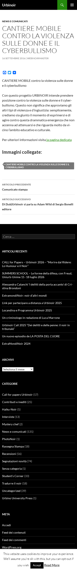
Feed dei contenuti (14, 532)
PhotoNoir (9, 439)
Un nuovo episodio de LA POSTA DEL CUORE (31, 336)
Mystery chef (10, 424)
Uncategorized (11, 490)
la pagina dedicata (59, 140)
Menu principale (72, 5)
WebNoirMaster (38, 58)
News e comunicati (15, 21)
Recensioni (9, 453)
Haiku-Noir (9, 409)
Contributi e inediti (14, 402)
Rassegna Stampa (13, 446)
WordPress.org (11, 547)
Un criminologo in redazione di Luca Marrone (31, 317)
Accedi (6, 525)
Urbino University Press (17, 498)
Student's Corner (13, 476)
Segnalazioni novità (14, 461)
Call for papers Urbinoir (17, 394)
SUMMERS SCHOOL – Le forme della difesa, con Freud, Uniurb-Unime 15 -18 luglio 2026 (37, 275)
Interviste (8, 416)
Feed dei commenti (14, 540)
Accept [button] (37, 565)
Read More (52, 565)
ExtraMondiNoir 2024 (16, 343)
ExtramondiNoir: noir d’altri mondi (24, 295)
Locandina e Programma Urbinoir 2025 (27, 310)
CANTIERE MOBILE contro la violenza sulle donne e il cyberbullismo (37, 166)
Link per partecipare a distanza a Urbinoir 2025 (32, 303)
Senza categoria (12, 468)
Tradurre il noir (12, 483)
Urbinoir (9, 5)
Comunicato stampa (16, 187)
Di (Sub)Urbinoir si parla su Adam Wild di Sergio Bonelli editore (37, 204)
